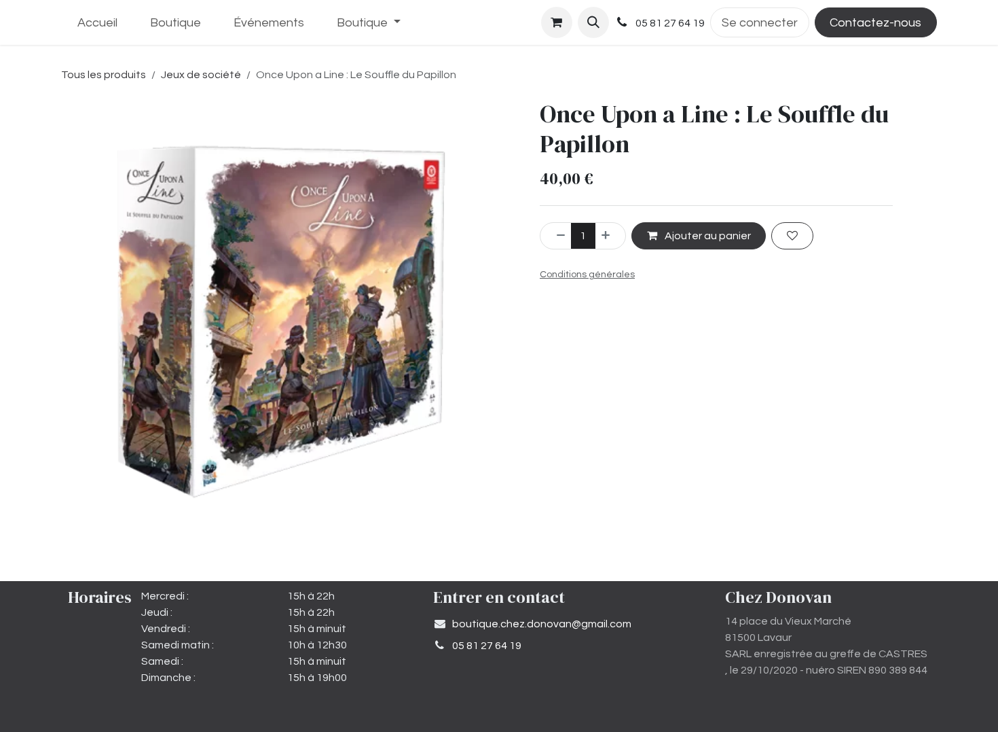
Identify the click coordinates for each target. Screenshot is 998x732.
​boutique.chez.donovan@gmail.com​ (541, 623)
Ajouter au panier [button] (707, 235)
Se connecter (760, 22)
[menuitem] (97, 22)
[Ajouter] (610, 236)
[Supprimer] (556, 236)
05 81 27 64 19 (486, 645)
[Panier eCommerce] (556, 22)
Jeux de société (201, 74)
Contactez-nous (875, 22)
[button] (593, 22)
